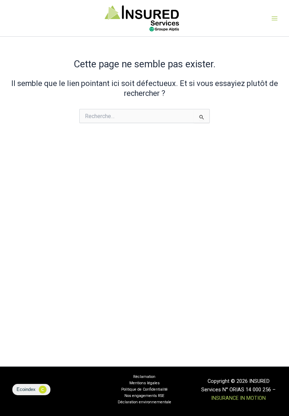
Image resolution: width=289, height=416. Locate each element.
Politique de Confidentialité (144, 389)
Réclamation (144, 376)
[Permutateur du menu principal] (274, 18)
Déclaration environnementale (144, 402)
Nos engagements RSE (144, 395)
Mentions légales (144, 383)
